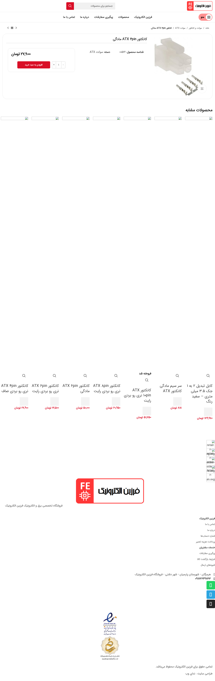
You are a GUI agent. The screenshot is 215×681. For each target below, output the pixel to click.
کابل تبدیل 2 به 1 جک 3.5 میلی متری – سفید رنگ (199, 393)
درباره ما (211, 530)
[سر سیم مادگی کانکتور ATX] (168, 244)
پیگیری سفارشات (207, 553)
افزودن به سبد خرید (33, 65)
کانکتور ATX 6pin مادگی (76, 388)
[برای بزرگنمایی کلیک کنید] (202, 88)
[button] (208, 412)
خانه (207, 28)
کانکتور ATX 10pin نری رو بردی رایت (137, 395)
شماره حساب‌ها (208, 536)
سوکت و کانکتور (195, 28)
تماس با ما (210, 524)
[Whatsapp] (211, 585)
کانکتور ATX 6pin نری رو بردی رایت (45, 388)
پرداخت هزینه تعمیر (205, 542)
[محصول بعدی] (8, 28)
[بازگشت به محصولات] (12, 28)
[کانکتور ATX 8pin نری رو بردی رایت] (106, 244)
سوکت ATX (180, 28)
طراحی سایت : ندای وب (198, 673)
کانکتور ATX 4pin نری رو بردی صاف (14, 388)
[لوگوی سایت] (199, 6)
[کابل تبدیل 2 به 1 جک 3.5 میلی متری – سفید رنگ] (198, 244)
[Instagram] (211, 604)
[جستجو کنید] (70, 6)
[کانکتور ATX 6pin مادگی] (76, 244)
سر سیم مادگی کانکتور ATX (171, 388)
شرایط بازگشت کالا (206, 559)
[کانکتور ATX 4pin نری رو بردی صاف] (14, 244)
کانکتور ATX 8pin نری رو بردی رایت (106, 388)
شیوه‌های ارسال (208, 565)
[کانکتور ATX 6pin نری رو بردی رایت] (45, 244)
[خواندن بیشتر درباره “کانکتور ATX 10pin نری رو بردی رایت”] (147, 411)
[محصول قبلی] (16, 28)
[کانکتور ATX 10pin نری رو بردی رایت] (137, 244)
